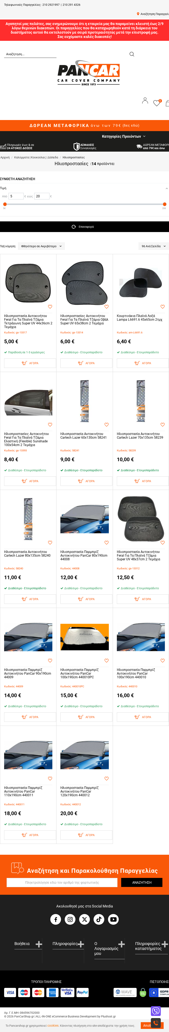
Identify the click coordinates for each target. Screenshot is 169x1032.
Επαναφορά (86, 226)
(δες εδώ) (131, 125)
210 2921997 (51, 4)
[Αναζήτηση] (132, 54)
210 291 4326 (71, 4)
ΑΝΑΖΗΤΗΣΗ (141, 882)
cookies (53, 1025)
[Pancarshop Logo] (89, 72)
